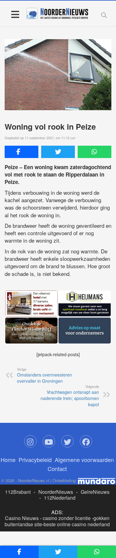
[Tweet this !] (58, 152)
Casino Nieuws (22, 518)
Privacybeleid (35, 460)
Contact (57, 468)
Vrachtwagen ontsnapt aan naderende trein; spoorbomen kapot (70, 395)
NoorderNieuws (55, 491)
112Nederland (59, 497)
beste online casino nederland (77, 524)
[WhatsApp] (94, 152)
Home (8, 460)
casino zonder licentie (67, 518)
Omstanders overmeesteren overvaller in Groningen (44, 375)
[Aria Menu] (15, 14)
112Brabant (18, 491)
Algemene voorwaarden (84, 460)
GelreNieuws (95, 491)
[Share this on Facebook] (21, 152)
